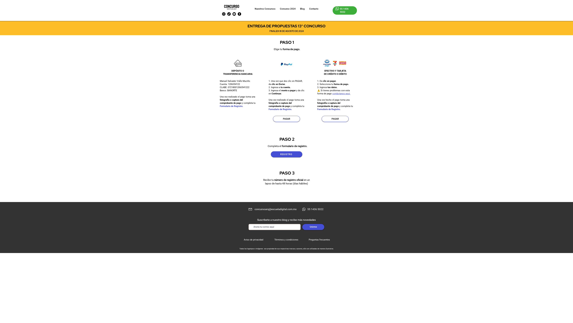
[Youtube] (234, 14)
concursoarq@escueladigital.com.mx (275, 209)
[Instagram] (223, 14)
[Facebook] (239, 14)
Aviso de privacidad (253, 239)
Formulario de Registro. (231, 106)
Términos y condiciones (286, 239)
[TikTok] (229, 14)
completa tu (249, 103)
